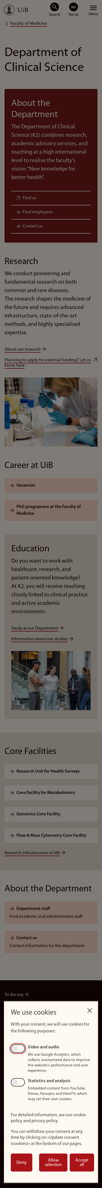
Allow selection (53, 1162)
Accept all (81, 1162)
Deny (21, 1162)
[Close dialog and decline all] (89, 1009)
